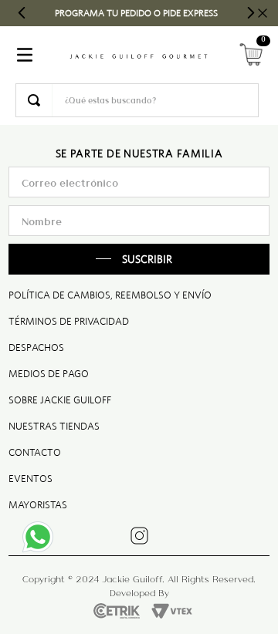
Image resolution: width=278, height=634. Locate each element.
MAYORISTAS (37, 505)
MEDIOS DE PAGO (48, 373)
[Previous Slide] (22, 12)
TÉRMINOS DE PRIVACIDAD (68, 321)
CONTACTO (34, 452)
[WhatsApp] (42, 541)
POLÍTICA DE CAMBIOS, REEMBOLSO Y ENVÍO (110, 295)
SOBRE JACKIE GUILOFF (59, 400)
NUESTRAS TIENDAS (54, 426)
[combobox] (137, 100)
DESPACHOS (36, 347)
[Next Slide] (250, 12)
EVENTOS (30, 478)
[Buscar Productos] (34, 100)
